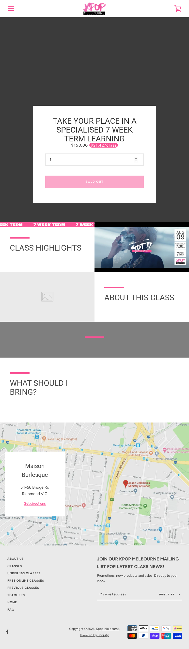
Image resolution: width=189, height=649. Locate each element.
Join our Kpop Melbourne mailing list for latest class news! (138, 562)
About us (15, 558)
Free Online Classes (25, 580)
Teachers (16, 595)
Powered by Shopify (94, 635)
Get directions (35, 504)
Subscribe (166, 594)
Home (12, 602)
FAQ (10, 609)
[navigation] (11, 8)
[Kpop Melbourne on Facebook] (7, 631)
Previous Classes (23, 587)
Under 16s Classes (23, 573)
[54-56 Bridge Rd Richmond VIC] (94, 484)
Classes (14, 566)
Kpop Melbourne (107, 629)
